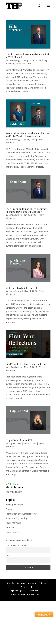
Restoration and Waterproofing (21, 513)
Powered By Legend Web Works (26, 594)
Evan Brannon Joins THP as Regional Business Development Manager (26, 210)
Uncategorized (13, 532)
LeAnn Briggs (15, 60)
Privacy (24, 587)
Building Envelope (14, 504)
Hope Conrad (15, 291)
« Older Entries (13, 484)
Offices (42, 583)
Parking (9, 509)
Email (8, 555)
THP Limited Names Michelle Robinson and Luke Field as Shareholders (27, 135)
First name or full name (16, 545)
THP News (11, 527)
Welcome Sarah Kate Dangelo (22, 288)
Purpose (21, 583)
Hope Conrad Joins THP (19, 440)
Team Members (23, 63)
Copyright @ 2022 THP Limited (24, 590)
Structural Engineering (16, 518)
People (10, 583)
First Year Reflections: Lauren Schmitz (27, 364)
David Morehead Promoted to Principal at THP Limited (27, 56)
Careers (32, 583)
